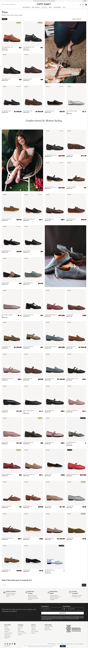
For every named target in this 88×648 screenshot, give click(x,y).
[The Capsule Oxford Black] (19, 79)
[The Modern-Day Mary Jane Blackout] (64, 155)
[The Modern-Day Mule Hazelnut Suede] (85, 187)
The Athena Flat (69, 314)
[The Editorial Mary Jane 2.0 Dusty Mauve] (20, 379)
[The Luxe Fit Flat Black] (41, 251)
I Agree (62, 646)
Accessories (57, 7)
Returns (6, 626)
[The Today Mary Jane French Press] (61, 219)
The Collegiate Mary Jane (7, 47)
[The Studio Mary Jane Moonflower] (85, 443)
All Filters (4, 19)
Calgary (33, 628)
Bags (50, 7)
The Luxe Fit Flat (26, 250)
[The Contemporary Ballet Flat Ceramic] (85, 111)
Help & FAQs (7, 629)
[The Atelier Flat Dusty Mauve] (84, 155)
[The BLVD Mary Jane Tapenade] (18, 251)
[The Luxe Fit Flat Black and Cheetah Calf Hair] (42, 251)
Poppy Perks (12, 4)
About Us (20, 628)
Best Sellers (35, 7)
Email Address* (45, 606)
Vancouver (33, 629)
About (3, 4)
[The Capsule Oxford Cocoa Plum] (20, 79)
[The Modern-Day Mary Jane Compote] (62, 155)
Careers (20, 634)
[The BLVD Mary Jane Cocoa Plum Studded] (20, 251)
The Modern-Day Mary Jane (51, 155)
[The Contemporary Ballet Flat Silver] (84, 111)
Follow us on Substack (14, 644)
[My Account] (80, 5)
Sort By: (74, 19)
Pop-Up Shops (34, 631)
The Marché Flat (69, 506)
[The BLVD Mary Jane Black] (17, 251)
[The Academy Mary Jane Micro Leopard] (42, 315)
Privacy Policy (46, 619)
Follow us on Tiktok (10, 644)
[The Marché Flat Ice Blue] (84, 506)
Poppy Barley (44, 4)
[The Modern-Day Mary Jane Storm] (61, 155)
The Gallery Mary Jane (49, 570)
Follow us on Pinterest (12, 644)
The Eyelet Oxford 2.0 (49, 111)
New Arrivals (26, 7)
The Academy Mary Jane (28, 314)
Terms (50, 619)
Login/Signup (7, 636)
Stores (7, 4)
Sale (64, 7)
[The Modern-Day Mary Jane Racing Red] (60, 155)
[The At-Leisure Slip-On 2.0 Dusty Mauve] (41, 219)
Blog (19, 629)
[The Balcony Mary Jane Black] (41, 443)
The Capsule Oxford (6, 79)
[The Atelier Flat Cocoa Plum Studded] (85, 155)
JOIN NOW (62, 613)
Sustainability (21, 631)
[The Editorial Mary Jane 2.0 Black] (18, 379)
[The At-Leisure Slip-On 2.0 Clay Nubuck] (42, 219)
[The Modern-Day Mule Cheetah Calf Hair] (84, 187)
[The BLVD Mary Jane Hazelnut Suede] (19, 251)
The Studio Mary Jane (71, 442)
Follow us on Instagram (7, 644)
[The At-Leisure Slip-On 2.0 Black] (39, 219)
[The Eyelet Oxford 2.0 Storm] (62, 111)
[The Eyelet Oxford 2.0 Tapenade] (61, 111)
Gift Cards (6, 638)
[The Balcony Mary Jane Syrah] (42, 443)
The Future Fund (22, 633)
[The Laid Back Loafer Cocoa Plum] (20, 111)
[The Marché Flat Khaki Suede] (85, 506)
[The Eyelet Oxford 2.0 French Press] (64, 111)
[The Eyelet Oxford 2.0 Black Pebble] (60, 111)
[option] (44, 1)
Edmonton (33, 626)
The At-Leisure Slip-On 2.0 (29, 219)
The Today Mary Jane (49, 219)
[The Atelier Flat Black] (81, 155)
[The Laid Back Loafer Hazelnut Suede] (18, 111)
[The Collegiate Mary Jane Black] (19, 47)
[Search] (83, 5)
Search (84, 585)
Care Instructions (8, 633)
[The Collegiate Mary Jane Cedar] (20, 47)
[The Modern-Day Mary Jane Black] (59, 155)
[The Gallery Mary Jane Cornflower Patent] (64, 570)
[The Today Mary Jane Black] (62, 219)
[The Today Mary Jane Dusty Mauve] (64, 219)
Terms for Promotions (52, 643)
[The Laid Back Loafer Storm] (19, 111)
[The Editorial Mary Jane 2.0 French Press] (19, 379)
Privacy (62, 643)
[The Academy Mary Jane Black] (41, 315)
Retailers (33, 633)
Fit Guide (6, 631)
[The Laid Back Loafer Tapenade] (17, 111)
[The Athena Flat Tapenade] (83, 315)
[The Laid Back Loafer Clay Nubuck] (15, 111)
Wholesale (47, 628)
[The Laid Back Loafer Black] (14, 111)
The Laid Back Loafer (6, 111)
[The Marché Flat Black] (83, 506)
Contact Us (20, 626)
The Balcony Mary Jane (28, 442)
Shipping (6, 628)
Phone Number (66, 606)
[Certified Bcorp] (71, 629)
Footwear (44, 7)
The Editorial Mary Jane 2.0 (7, 378)
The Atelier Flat (69, 155)
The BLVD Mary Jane (6, 250)
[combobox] (65, 609)
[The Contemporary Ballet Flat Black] (83, 111)
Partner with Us (48, 629)
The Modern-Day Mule (71, 187)
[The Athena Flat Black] (84, 315)
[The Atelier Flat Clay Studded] (83, 155)
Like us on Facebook (5, 644)
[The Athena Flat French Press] (85, 315)
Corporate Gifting (49, 626)
